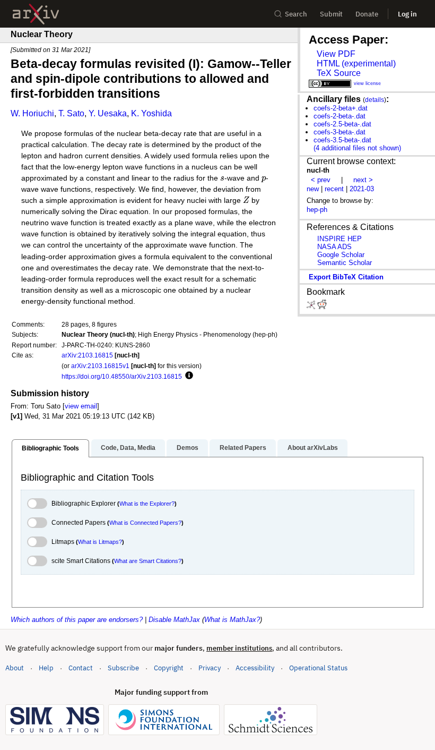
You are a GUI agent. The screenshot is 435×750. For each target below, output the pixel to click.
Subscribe (123, 667)
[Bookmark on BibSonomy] (312, 307)
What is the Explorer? (147, 503)
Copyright (169, 667)
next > (363, 180)
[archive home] (36, 14)
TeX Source (339, 73)
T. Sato (71, 113)
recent (334, 189)
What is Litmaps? (100, 542)
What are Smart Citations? (147, 561)
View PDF (336, 53)
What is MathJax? (232, 620)
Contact (80, 667)
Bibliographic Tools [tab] (50, 448)
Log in (407, 14)
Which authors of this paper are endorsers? (77, 620)
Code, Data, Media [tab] (128, 447)
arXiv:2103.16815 (87, 355)
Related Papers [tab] (243, 447)
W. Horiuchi (32, 113)
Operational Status (318, 667)
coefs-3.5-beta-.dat (342, 140)
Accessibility (255, 667)
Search (296, 14)
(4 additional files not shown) (357, 148)
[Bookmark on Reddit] (322, 307)
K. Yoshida (151, 113)
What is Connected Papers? (145, 522)
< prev (320, 180)
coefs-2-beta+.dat (341, 108)
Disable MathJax (174, 620)
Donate (366, 14)
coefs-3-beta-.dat (340, 132)
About (14, 667)
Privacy (209, 667)
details (374, 99)
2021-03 (362, 189)
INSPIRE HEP (339, 239)
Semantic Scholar (344, 263)
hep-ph (317, 210)
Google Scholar (340, 255)
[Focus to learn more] (187, 376)
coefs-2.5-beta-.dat (342, 124)
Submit (331, 14)
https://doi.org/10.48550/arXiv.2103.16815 (122, 376)
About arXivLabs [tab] (313, 447)
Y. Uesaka (108, 113)
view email (81, 406)
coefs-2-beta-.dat (340, 116)
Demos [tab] (187, 447)
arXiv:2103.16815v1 (100, 365)
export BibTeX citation (346, 277)
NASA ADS (334, 247)
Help (46, 667)
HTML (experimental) (356, 63)
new (313, 189)
